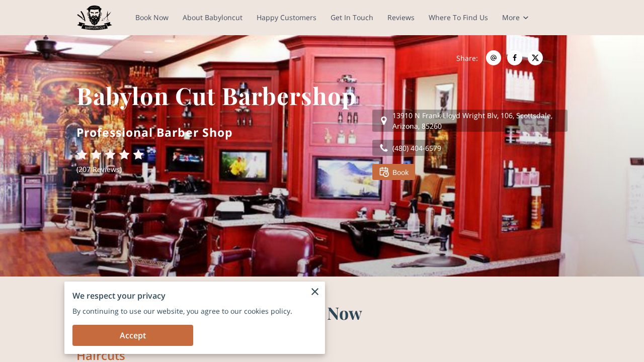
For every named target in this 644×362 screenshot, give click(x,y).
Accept (133, 335)
